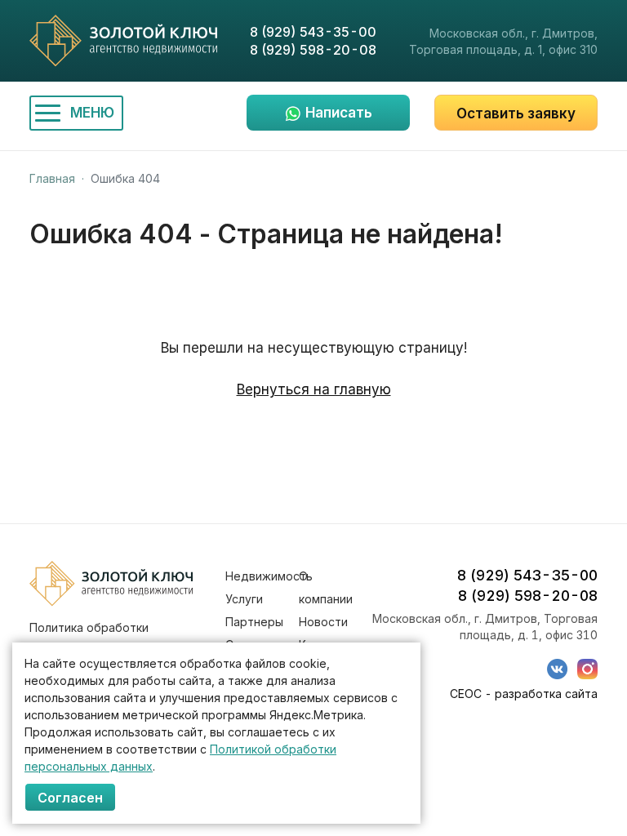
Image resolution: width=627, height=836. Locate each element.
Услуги (244, 599)
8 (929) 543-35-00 (313, 32)
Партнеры (254, 622)
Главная (52, 178)
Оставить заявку (516, 113)
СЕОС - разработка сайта (524, 693)
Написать (338, 112)
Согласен (70, 797)
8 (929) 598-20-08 (313, 50)
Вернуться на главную (314, 389)
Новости (323, 622)
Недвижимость (269, 576)
